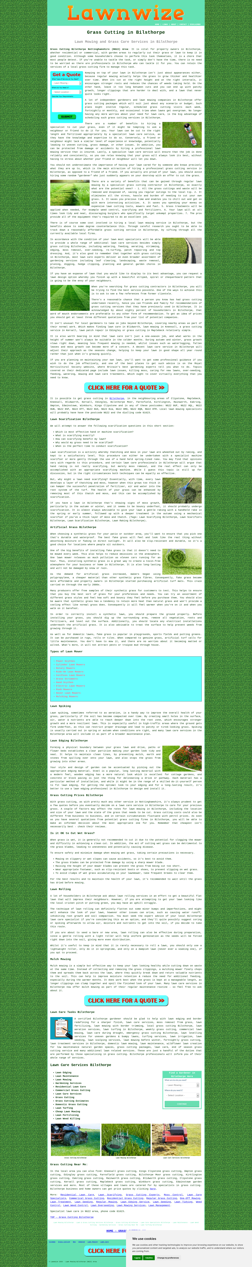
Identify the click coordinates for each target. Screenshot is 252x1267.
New (74, 1242)
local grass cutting (161, 1026)
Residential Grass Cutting (125, 1198)
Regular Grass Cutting (161, 1198)
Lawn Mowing (93, 1242)
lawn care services (124, 243)
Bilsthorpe (117, 398)
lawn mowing (147, 100)
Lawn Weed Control (75, 1205)
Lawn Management (159, 1205)
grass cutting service (181, 168)
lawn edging (69, 785)
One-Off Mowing (190, 1198)
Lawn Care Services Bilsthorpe (80, 1065)
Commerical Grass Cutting (86, 1198)
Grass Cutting (64, 1242)
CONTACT (183, 24)
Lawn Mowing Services (131, 1205)
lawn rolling (84, 909)
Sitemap (52, 1242)
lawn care (129, 462)
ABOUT (173, 24)
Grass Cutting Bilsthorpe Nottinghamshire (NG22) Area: (90, 49)
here (153, 1189)
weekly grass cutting (161, 1029)
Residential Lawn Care (77, 1194)
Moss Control (173, 1194)
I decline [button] (149, 1258)
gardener (115, 1018)
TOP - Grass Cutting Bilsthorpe (72, 1217)
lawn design (58, 277)
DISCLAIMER (195, 24)
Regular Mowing (106, 1202)
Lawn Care (104, 1242)
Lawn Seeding (84, 1202)
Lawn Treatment (60, 1202)
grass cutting (88, 67)
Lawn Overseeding (102, 1205)
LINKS (165, 24)
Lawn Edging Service (135, 1202)
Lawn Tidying (183, 1202)
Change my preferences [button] (168, 1258)
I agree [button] (137, 1258)
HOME (157, 24)
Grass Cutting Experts (142, 1194)
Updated (81, 1242)
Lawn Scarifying (110, 1194)
